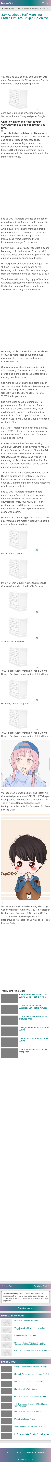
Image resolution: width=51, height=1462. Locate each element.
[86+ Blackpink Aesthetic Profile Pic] (7, 1413)
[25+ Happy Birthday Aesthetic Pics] (7, 1428)
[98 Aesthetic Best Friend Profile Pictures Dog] (7, 1399)
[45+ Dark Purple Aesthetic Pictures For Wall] (7, 1376)
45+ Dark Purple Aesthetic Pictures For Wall (31, 1374)
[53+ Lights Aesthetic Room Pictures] (7, 1384)
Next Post (8, 1286)
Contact (19, 1452)
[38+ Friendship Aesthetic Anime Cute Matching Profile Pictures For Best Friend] (6, 1345)
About (9, 1452)
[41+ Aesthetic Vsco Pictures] (6, 1337)
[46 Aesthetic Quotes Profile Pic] (6, 1322)
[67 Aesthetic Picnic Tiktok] (7, 1421)
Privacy (30, 1452)
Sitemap (41, 1452)
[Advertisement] (25, 47)
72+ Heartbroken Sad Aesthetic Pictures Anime (34, 1018)
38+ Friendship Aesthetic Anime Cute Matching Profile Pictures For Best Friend (30, 1344)
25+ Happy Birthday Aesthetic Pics (28, 1426)
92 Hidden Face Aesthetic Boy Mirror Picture (32, 1350)
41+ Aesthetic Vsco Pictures (25, 1335)
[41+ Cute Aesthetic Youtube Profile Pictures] (7, 1436)
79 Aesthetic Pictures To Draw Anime (33, 1039)
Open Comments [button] (26, 1308)
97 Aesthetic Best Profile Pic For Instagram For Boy (31, 1329)
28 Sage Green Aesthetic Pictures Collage (30, 1366)
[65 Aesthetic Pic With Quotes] (7, 1391)
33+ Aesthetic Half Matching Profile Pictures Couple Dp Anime (24, 16)
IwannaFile (7, 3)
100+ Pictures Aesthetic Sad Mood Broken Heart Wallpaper (31, 1405)
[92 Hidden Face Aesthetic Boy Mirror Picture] (6, 1352)
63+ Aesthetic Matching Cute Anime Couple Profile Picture (33, 996)
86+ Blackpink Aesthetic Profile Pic (28, 1411)
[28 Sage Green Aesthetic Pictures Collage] (7, 1369)
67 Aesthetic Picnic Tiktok (24, 1419)
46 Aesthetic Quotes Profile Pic (26, 1320)
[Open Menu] (43, 3)
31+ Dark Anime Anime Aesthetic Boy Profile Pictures (33, 1007)
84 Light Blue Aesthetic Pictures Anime (34, 1029)
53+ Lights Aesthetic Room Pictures (28, 1381)
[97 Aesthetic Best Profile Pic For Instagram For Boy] (6, 1330)
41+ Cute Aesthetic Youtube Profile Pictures (31, 1434)
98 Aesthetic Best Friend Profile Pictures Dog (30, 1397)
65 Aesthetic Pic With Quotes (25, 1389)
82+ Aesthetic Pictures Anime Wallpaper (33, 1050)
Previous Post (40, 1286)
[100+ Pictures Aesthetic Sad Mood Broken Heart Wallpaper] (7, 1406)
